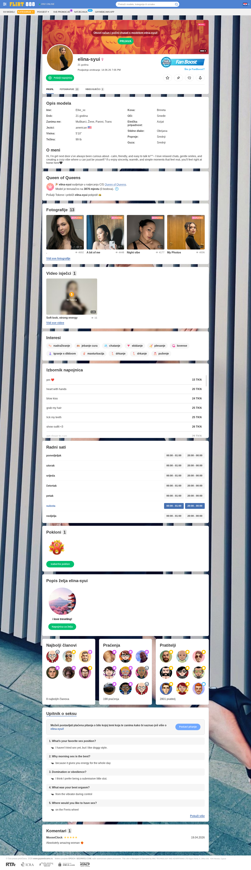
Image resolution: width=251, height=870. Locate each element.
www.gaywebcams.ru (43, 858)
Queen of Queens (115, 184)
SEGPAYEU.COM (83, 859)
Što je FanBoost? (194, 69)
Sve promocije (61, 12)
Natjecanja (80, 12)
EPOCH (71, 859)
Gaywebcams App (104, 12)
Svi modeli (9, 12)
